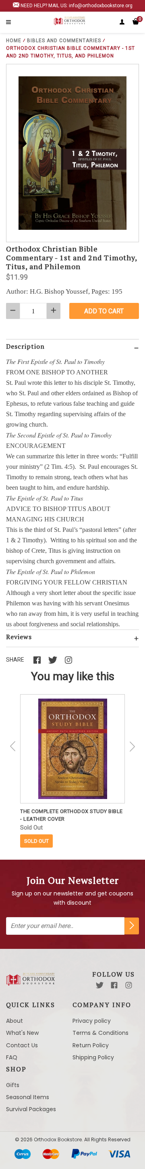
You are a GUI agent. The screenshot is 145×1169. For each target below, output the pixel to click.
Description (25, 346)
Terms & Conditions (100, 1033)
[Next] (132, 746)
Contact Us (22, 1045)
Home (13, 40)
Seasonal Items (27, 1097)
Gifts (12, 1085)
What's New (22, 1033)
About (14, 1021)
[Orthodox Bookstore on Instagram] (128, 985)
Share (15, 659)
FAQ (11, 1057)
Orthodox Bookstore (58, 1139)
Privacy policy (91, 1021)
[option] (72, 771)
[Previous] (13, 746)
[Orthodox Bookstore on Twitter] (99, 985)
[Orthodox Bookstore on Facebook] (114, 985)
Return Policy (90, 1045)
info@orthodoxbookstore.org (101, 5)
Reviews (19, 636)
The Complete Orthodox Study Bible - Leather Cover (71, 815)
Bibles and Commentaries (64, 40)
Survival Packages (31, 1109)
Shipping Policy (93, 1057)
